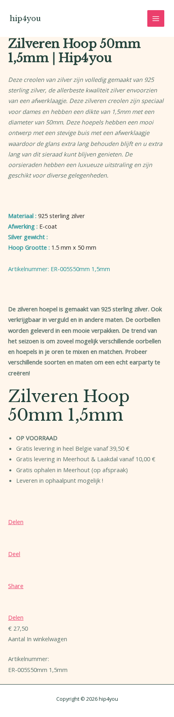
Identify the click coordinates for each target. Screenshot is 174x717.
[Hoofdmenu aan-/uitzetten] (155, 18)
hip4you (25, 18)
